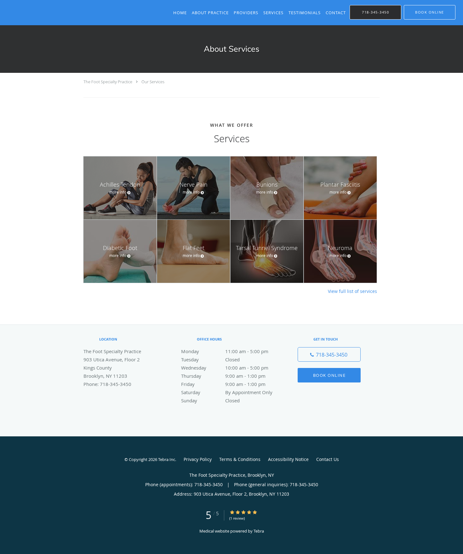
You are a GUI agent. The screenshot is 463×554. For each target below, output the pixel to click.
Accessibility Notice (288, 459)
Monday (224, 351)
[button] (429, 12)
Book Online (329, 375)
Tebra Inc (166, 459)
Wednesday (224, 367)
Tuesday (210, 359)
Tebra (259, 531)
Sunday (210, 400)
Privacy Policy (198, 459)
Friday (223, 384)
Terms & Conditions (239, 459)
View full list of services (352, 291)
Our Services (152, 82)
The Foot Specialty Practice (107, 82)
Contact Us (327, 459)
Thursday (223, 376)
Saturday (226, 392)
